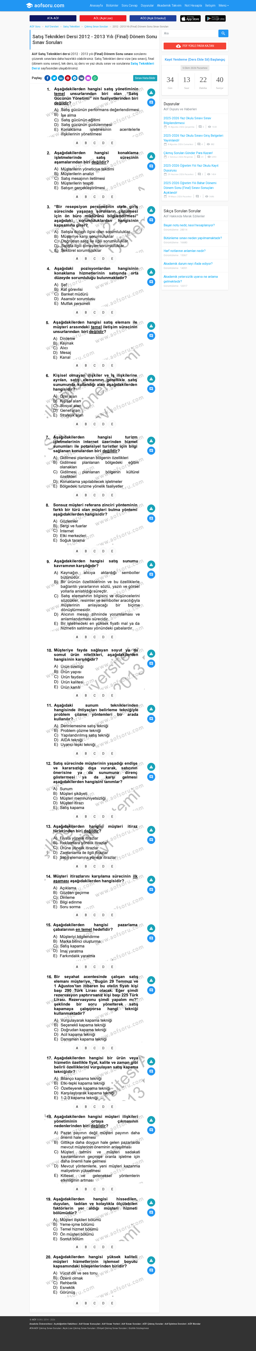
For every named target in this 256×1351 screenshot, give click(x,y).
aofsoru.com (45, 5)
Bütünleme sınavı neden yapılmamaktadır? (193, 238)
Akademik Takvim (169, 5)
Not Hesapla (193, 5)
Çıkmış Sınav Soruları (96, 26)
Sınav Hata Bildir (145, 78)
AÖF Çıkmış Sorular (153, 1324)
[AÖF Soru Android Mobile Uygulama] (215, 18)
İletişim (210, 5)
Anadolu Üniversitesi (41, 1324)
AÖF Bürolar (194, 1324)
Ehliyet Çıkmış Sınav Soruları (112, 1328)
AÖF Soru (35, 26)
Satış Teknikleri (71, 26)
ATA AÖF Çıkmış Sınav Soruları (45, 1328)
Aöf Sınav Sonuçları (89, 1324)
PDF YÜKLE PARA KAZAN (195, 46)
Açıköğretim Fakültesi (65, 1324)
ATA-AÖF (53, 18)
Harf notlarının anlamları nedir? (185, 251)
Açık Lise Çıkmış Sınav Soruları (79, 1328)
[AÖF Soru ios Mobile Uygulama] (190, 18)
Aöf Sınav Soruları (131, 1324)
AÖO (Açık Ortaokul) (153, 18)
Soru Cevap (130, 5)
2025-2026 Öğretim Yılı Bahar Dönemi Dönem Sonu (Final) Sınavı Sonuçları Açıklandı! (190, 188)
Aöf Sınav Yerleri (111, 1324)
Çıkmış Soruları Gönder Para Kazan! (188, 153)
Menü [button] (222, 5)
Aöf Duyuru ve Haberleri (180, 109)
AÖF (34, 1319)
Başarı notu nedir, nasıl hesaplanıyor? (189, 225)
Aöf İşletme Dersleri (175, 1324)
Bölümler (112, 5)
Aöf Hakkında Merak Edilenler (184, 216)
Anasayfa (96, 5)
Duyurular (147, 5)
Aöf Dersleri (52, 26)
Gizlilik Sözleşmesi (139, 1328)
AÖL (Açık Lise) (103, 18)
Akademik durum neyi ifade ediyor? (188, 264)
